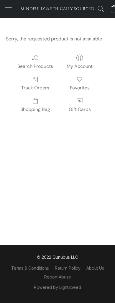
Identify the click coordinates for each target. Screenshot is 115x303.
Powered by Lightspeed (57, 287)
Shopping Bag (35, 109)
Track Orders (35, 88)
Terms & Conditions (30, 268)
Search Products (35, 66)
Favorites (80, 88)
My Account (80, 66)
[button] (57, 9)
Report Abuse (57, 276)
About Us (95, 268)
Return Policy (67, 268)
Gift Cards (80, 109)
